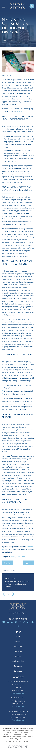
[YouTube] (3, 622)
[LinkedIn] (28, 622)
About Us (18, 641)
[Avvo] (32, 622)
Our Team (18, 646)
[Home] (17, 6)
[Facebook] (20, 622)
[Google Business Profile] (8, 622)
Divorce (12, 557)
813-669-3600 (18, 613)
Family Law (18, 651)
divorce (19, 111)
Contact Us (18, 671)
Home (18, 636)
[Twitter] (24, 622)
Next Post (28, 563)
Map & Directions (18, 693)
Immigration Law (18, 661)
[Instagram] (18, 626)
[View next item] (13, 594)
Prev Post (7, 563)
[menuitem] (8, 741)
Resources (18, 666)
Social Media (21, 557)
